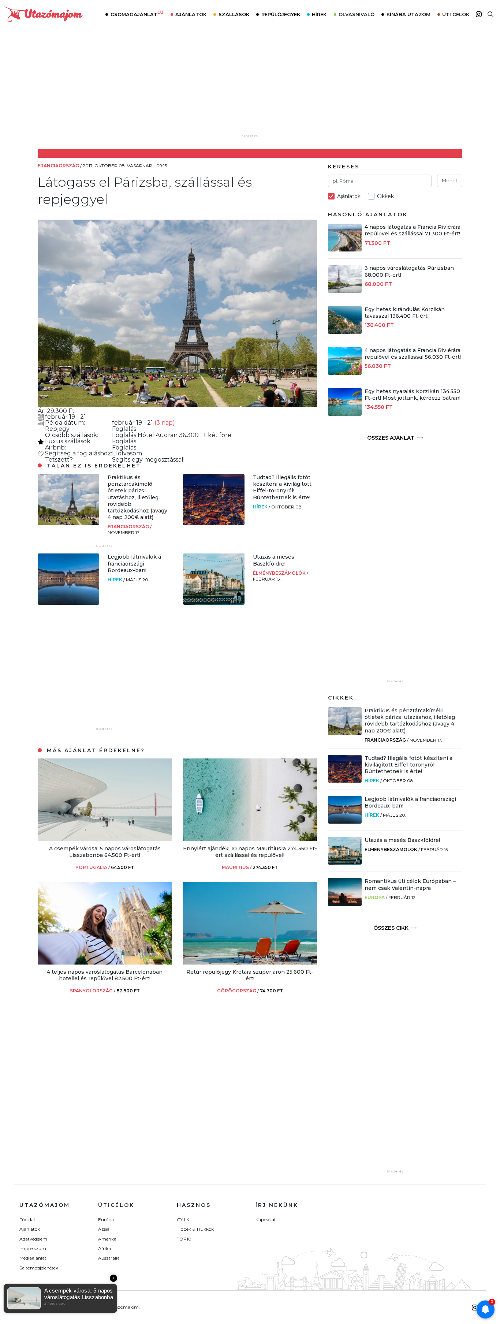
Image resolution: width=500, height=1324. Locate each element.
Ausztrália (109, 1258)
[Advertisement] (250, 87)
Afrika (104, 1248)
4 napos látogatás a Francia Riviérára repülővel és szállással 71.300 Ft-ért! (412, 230)
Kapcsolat (265, 1219)
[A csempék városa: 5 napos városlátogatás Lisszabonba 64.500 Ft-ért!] (105, 839)
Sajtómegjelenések (38, 1268)
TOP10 (184, 1239)
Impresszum (32, 1248)
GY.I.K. (183, 1219)
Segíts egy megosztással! (148, 459)
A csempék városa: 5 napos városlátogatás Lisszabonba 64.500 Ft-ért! (105, 851)
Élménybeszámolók (280, 573)
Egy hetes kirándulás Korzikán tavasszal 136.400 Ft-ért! (405, 312)
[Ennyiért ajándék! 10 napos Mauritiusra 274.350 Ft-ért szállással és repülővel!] (250, 839)
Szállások (234, 14)
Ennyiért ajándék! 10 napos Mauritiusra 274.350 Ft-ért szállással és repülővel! (250, 851)
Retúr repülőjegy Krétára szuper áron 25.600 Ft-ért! (249, 975)
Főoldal (27, 1219)
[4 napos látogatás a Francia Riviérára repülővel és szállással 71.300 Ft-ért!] (345, 249)
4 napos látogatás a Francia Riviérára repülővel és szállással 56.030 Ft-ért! (413, 353)
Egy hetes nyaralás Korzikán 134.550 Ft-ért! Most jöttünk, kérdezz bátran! (412, 394)
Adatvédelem (33, 1239)
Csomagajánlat (137, 14)
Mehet (450, 180)
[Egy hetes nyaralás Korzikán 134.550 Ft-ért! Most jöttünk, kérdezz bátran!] (345, 413)
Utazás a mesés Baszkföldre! (273, 560)
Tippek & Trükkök (195, 1229)
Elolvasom (127, 453)
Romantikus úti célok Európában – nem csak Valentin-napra (410, 884)
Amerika (107, 1239)
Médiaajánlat (32, 1258)
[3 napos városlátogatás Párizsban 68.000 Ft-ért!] (345, 290)
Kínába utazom (408, 14)
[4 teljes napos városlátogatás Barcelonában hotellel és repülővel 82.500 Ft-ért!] (105, 962)
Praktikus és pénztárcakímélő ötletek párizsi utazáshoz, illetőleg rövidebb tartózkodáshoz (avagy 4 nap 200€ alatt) (137, 497)
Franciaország (129, 526)
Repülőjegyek (280, 14)
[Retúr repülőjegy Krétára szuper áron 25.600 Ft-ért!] (250, 962)
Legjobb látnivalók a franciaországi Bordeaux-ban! (134, 563)
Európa (375, 897)
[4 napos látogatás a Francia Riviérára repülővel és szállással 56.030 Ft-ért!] (345, 372)
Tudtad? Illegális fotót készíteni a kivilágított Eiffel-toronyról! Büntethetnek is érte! (282, 487)
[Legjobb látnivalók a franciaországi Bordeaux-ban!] (68, 602)
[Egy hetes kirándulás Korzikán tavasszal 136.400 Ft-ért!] (345, 331)
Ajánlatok (190, 14)
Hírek (319, 14)
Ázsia (103, 1229)
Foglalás (124, 428)
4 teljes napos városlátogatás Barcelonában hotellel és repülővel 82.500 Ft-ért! (105, 975)
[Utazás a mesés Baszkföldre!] (214, 602)
